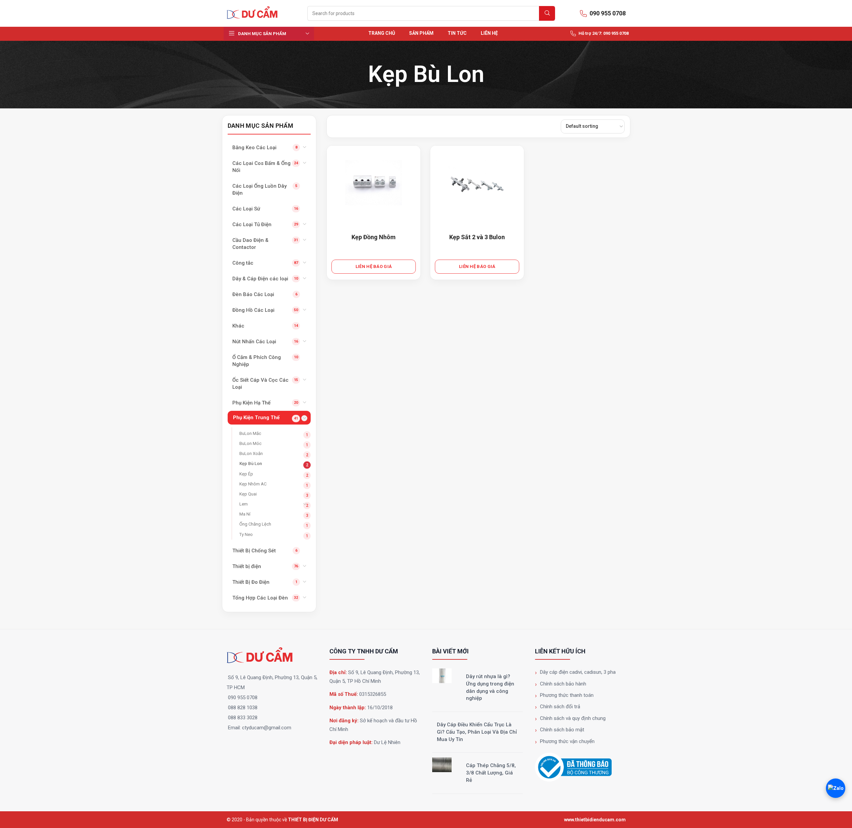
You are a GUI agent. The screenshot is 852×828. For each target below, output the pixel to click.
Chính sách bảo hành (563, 684)
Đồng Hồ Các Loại (253, 310)
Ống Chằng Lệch (255, 524)
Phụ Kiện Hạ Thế (251, 403)
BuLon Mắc (250, 433)
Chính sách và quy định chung (573, 718)
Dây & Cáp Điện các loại (260, 279)
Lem (243, 504)
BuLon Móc (250, 443)
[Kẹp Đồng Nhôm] (373, 184)
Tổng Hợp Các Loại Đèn (260, 598)
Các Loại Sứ (246, 209)
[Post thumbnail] (442, 675)
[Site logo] (255, 13)
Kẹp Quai (248, 493)
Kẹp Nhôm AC (252, 483)
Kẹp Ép (246, 473)
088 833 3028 (242, 718)
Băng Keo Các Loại (254, 148)
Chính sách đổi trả (560, 707)
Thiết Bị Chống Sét (254, 551)
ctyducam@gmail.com (266, 728)
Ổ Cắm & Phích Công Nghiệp (256, 360)
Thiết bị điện (246, 566)
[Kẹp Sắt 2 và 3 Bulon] (477, 184)
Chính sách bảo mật (562, 730)
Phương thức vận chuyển (567, 741)
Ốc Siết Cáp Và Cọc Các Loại (260, 383)
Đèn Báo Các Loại (253, 294)
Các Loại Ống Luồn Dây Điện (259, 189)
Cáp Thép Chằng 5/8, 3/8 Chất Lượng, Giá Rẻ (491, 772)
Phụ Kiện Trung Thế (256, 418)
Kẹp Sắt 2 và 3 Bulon (477, 237)
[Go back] (359, 74)
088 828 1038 (242, 708)
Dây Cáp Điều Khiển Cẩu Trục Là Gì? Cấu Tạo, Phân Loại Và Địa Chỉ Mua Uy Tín (477, 732)
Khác (238, 326)
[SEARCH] (547, 13)
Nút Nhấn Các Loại (254, 342)
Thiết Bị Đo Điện (250, 582)
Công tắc (242, 263)
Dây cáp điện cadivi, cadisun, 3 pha (578, 672)
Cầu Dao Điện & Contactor (250, 243)
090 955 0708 (242, 698)
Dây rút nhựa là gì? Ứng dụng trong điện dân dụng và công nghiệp (490, 687)
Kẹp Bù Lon (250, 463)
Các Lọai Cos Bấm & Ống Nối (261, 166)
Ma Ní (244, 514)
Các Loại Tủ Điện (252, 224)
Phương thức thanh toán (567, 695)
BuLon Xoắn (251, 453)
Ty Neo (246, 534)
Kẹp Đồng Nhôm (374, 237)
